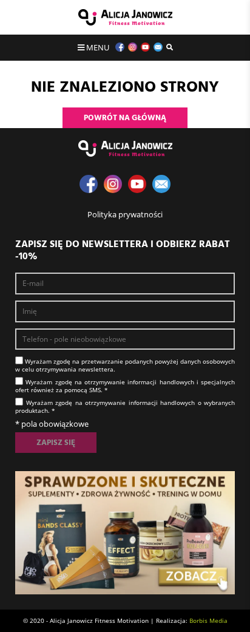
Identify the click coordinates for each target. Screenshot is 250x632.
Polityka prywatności (125, 214)
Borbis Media (208, 620)
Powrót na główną (125, 118)
